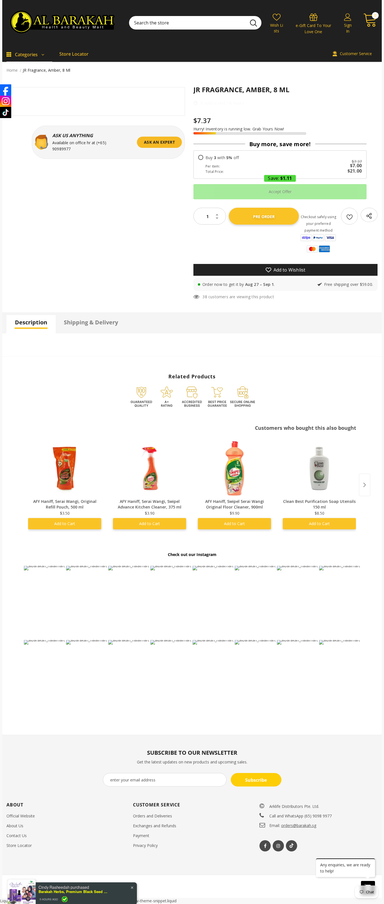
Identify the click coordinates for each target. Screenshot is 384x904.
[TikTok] (5, 112)
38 (204, 296)
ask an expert (159, 142)
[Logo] (63, 22)
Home (12, 70)
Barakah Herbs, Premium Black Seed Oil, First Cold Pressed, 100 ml (74, 889)
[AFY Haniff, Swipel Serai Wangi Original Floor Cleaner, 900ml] (234, 468)
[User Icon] (348, 17)
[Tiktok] (291, 845)
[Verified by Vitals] (64, 896)
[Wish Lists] (349, 216)
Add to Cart (64, 523)
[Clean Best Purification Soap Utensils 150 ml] (319, 468)
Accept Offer (280, 191)
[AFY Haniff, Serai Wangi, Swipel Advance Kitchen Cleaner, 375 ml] (149, 468)
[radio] (280, 164)
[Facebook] (265, 845)
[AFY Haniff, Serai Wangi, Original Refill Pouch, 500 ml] (64, 468)
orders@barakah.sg (298, 825)
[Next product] (364, 485)
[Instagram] (278, 845)
